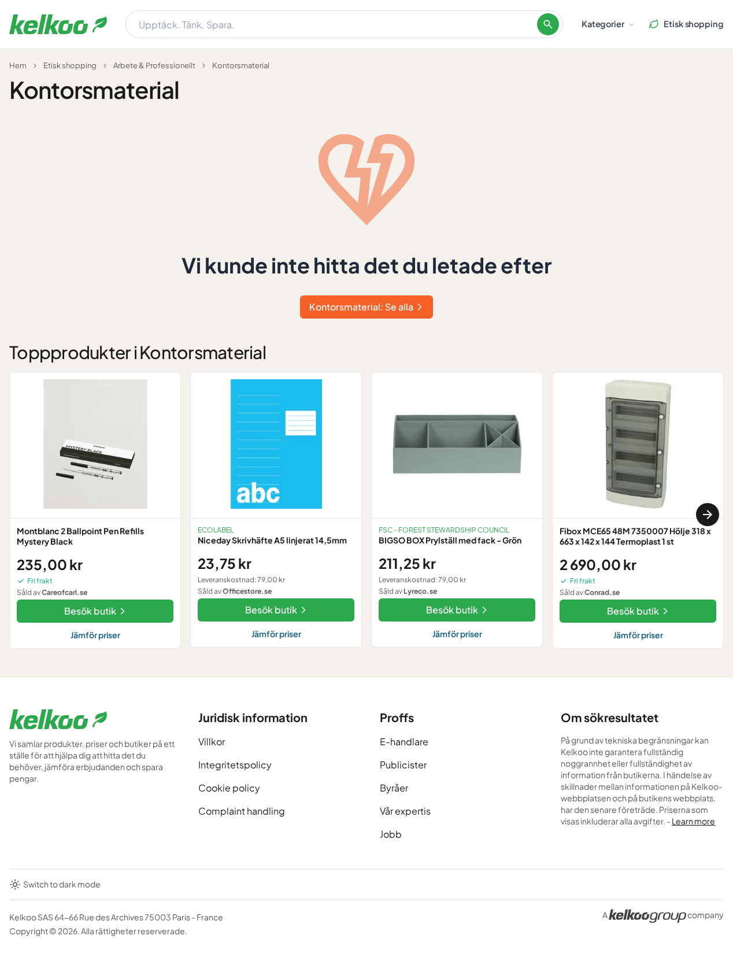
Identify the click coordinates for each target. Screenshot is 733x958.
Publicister (403, 765)
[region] (366, 515)
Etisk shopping (70, 65)
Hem (18, 65)
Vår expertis (405, 811)
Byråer (394, 788)
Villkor (211, 741)
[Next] (707, 514)
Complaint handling (241, 811)
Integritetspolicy (235, 765)
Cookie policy (229, 788)
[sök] (548, 24)
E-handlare (404, 741)
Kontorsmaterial (240, 65)
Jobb (391, 834)
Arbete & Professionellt (154, 65)
